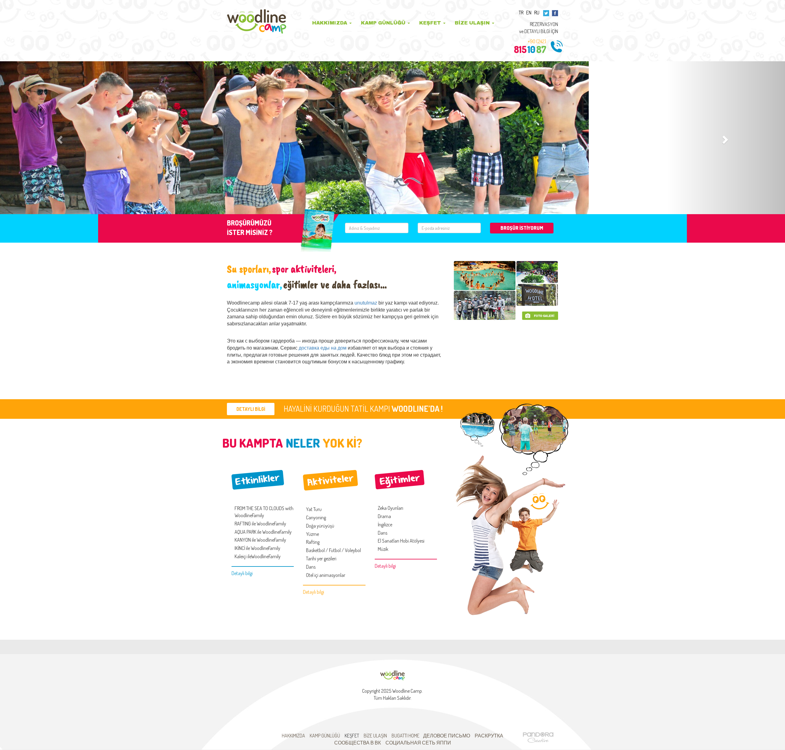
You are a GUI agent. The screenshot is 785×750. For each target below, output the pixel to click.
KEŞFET (430, 22)
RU (536, 12)
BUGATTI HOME (405, 736)
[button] (59, 137)
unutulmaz (365, 302)
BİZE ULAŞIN (473, 22)
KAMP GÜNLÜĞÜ (384, 22)
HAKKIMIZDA (330, 22)
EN (528, 12)
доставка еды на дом (323, 347)
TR (521, 12)
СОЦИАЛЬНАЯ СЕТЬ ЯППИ (418, 743)
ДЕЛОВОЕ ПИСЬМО (446, 736)
